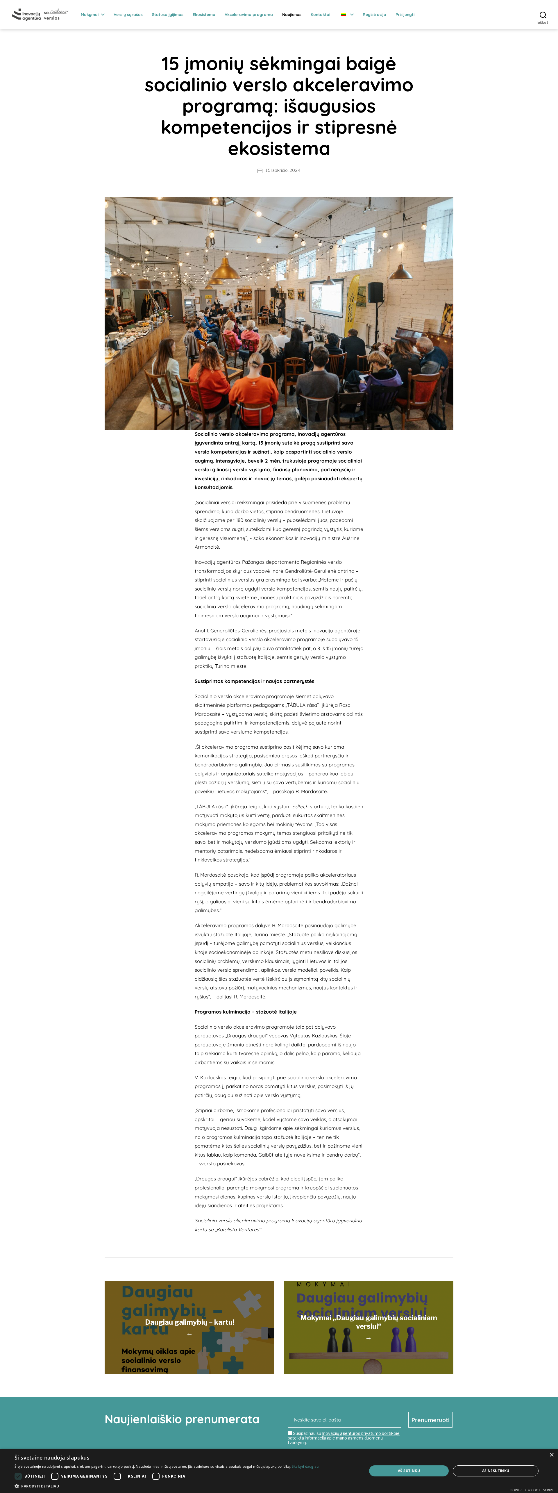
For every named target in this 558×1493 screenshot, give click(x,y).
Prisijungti (405, 14)
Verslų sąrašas (128, 14)
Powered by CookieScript (532, 1490)
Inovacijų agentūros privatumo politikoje (361, 1433)
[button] (167, 1486)
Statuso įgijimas (167, 14)
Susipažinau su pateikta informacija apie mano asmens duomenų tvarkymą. (344, 1438)
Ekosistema (204, 14)
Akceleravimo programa (249, 14)
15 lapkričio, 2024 (283, 170)
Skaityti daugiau (305, 1466)
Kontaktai (320, 14)
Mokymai (90, 14)
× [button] (551, 1455)
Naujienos (291, 14)
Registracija (374, 14)
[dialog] (279, 1471)
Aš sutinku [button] (409, 1470)
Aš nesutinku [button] (495, 1470)
